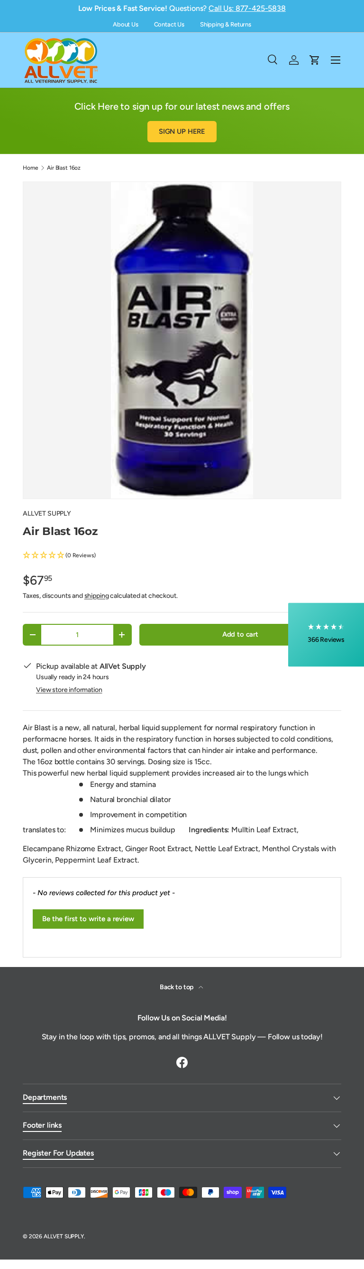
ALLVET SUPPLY (47, 513)
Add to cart (240, 634)
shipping (96, 596)
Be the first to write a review (88, 919)
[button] (182, 555)
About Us (125, 24)
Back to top (177, 987)
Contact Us (169, 24)
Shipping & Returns (225, 24)
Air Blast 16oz (64, 168)
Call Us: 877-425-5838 (247, 8)
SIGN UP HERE (182, 131)
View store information (69, 690)
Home (30, 168)
